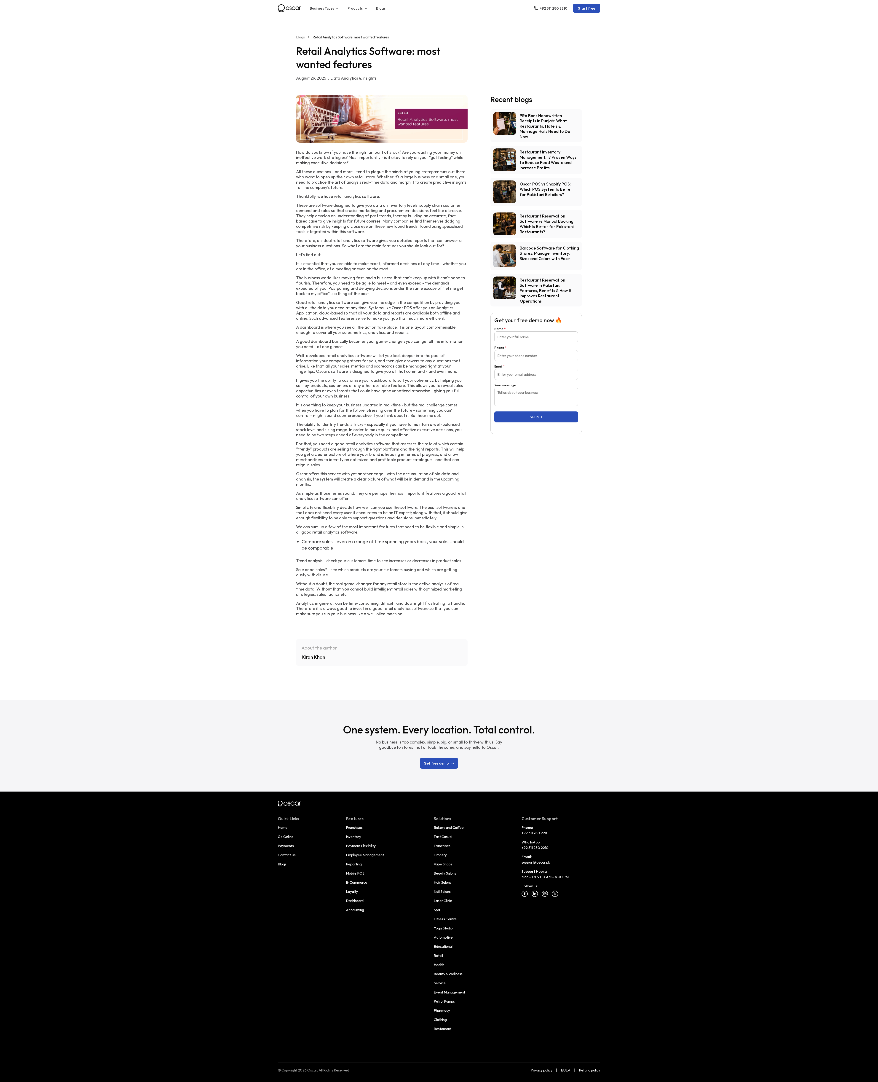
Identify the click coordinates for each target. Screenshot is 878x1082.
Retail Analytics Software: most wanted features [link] (351, 37)
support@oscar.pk (536, 862)
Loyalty (352, 891)
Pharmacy (442, 1010)
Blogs (380, 8)
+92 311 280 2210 (535, 833)
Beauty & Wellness (448, 974)
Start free (586, 8)
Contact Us (287, 855)
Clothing (440, 1019)
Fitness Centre (445, 919)
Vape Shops (443, 864)
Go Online (285, 836)
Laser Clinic (443, 900)
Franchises (354, 827)
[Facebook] (525, 894)
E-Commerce (356, 882)
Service (440, 983)
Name (500, 328)
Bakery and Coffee (449, 827)
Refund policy (589, 1070)
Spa (437, 909)
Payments (286, 845)
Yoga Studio (443, 928)
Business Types (322, 8)
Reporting (354, 864)
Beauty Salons (445, 873)
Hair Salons (442, 882)
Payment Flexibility (361, 845)
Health (439, 964)
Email (499, 366)
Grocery (440, 855)
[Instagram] (545, 894)
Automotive (443, 937)
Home (282, 827)
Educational (443, 946)
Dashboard (355, 900)
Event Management (449, 992)
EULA (565, 1070)
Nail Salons (442, 891)
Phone (500, 347)
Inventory (353, 836)
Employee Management (365, 855)
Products (355, 8)
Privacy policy (541, 1070)
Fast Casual (443, 836)
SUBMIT (536, 417)
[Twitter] (555, 894)
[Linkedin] (535, 894)
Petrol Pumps (444, 1001)
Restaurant (442, 1028)
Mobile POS (355, 873)
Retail (438, 955)
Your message (505, 385)
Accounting (355, 909)
